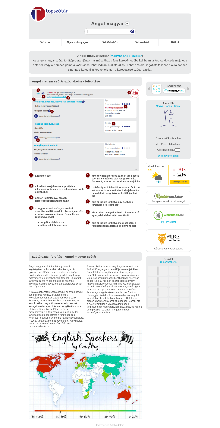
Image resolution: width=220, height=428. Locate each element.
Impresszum (102, 425)
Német (177, 106)
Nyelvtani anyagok (77, 42)
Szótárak (45, 42)
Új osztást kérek (168, 262)
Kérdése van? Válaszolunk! (168, 248)
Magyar (160, 106)
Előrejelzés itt (180, 181)
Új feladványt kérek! (168, 156)
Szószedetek (142, 42)
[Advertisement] (85, 243)
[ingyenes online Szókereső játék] (156, 89)
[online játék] (174, 90)
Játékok (174, 42)
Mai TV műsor (168, 222)
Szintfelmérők (110, 42)
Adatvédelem (117, 425)
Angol (169, 106)
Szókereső (174, 86)
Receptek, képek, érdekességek (169, 201)
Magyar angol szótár (126, 55)
